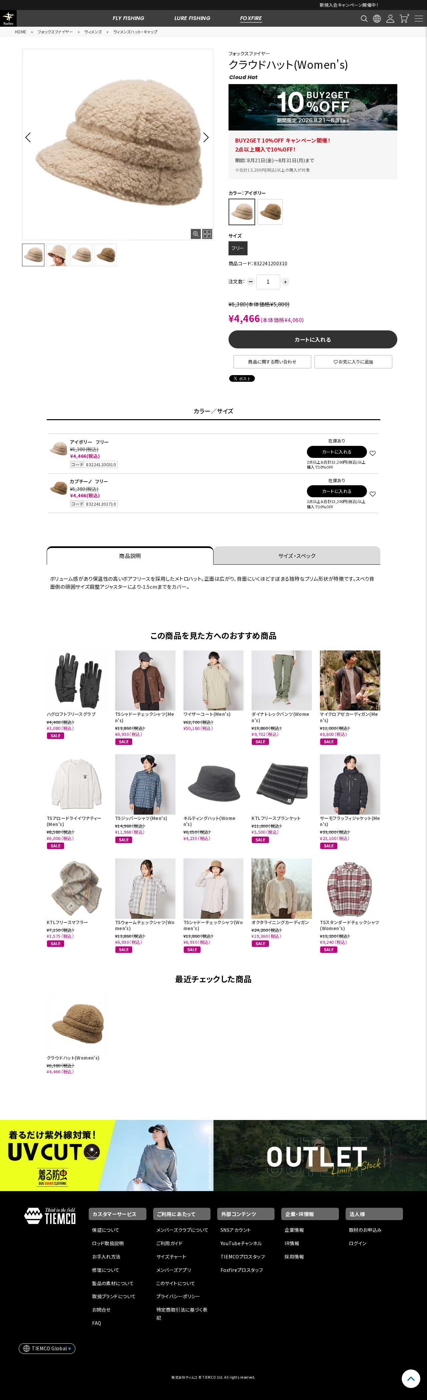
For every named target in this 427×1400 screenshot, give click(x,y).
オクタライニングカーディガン (280, 922)
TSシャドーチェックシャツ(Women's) (213, 925)
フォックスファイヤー (55, 31)
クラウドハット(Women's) (73, 1058)
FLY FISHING (128, 18)
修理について (106, 1270)
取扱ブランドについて (114, 1296)
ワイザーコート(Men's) (207, 714)
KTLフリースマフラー (67, 922)
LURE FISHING (192, 18)
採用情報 (294, 1256)
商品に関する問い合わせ (272, 361)
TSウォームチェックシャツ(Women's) (145, 925)
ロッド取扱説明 (108, 1243)
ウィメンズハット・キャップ (135, 31)
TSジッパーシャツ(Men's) (141, 818)
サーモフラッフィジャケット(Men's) (350, 821)
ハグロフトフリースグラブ (71, 714)
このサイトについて (175, 1283)
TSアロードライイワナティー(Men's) (74, 821)
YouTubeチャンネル (241, 1243)
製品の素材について (113, 1283)
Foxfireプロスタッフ (242, 1270)
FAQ (96, 1323)
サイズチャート (171, 1256)
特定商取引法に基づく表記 (182, 1313)
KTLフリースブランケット (276, 818)
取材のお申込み (365, 1229)
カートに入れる (313, 339)
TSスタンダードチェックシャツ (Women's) (349, 925)
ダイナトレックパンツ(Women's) (280, 717)
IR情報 (292, 1243)
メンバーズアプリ (173, 1270)
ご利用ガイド (169, 1243)
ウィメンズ (93, 31)
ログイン (358, 1243)
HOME (21, 31)
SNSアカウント (236, 1229)
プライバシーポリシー (178, 1296)
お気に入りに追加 (356, 361)
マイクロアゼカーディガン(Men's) (349, 717)
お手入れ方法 (106, 1256)
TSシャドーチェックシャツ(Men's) (144, 717)
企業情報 (294, 1229)
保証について (106, 1229)
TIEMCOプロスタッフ (243, 1256)
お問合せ (101, 1309)
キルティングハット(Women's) (209, 821)
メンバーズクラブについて (182, 1229)
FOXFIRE (251, 18)
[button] (29, 137)
